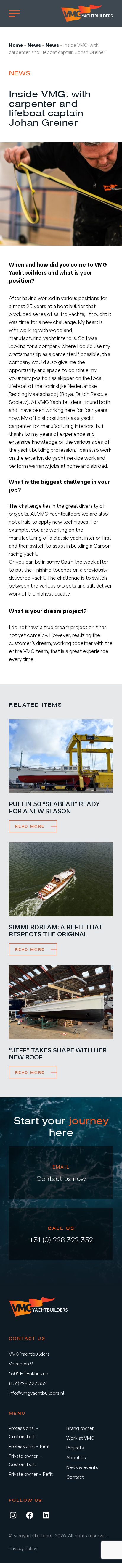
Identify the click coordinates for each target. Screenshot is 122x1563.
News (34, 45)
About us (76, 1457)
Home (16, 45)
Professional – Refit (29, 1446)
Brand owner (80, 1428)
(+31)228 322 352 (28, 1383)
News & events (82, 1467)
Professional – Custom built (24, 1432)
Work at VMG (80, 1438)
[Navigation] (14, 13)
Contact (75, 1477)
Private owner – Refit (31, 1474)
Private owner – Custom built (25, 1460)
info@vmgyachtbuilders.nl (36, 1393)
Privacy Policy (23, 1548)
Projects (75, 1447)
